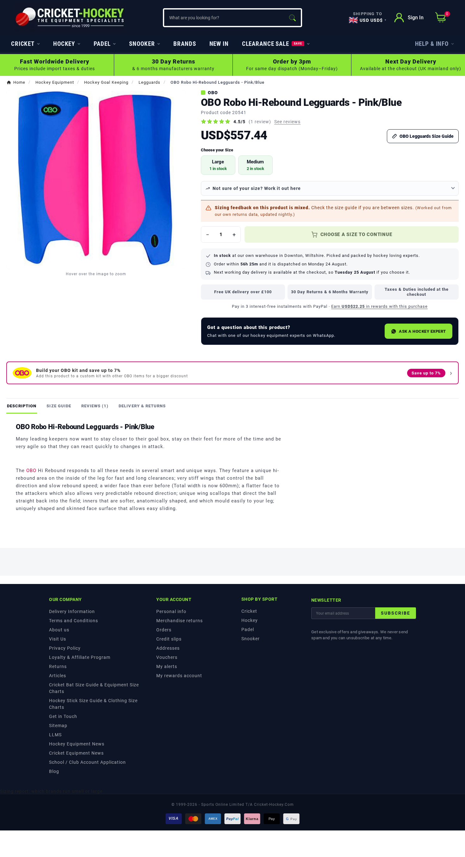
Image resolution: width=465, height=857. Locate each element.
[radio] (218, 165)
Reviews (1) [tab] (94, 406)
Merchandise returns (179, 620)
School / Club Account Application (87, 762)
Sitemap (58, 725)
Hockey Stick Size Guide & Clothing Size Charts (93, 704)
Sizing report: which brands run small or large (51, 791)
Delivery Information (72, 611)
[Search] (292, 17)
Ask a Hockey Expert (422, 331)
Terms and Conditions (73, 620)
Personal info (171, 611)
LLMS (55, 734)
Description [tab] (21, 406)
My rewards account (179, 675)
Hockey (249, 620)
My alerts (166, 666)
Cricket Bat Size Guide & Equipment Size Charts (94, 688)
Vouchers (166, 657)
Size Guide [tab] (58, 406)
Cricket (249, 611)
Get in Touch (63, 716)
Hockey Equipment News (76, 743)
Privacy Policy (65, 648)
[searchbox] (224, 17)
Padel (247, 629)
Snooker (250, 638)
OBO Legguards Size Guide (427, 136)
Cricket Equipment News (76, 753)
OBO (213, 92)
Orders (163, 629)
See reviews (287, 121)
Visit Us (57, 638)
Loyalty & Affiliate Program (79, 657)
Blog (54, 771)
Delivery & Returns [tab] (142, 406)
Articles (57, 675)
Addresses (168, 648)
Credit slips (169, 638)
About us (59, 629)
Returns (58, 666)
